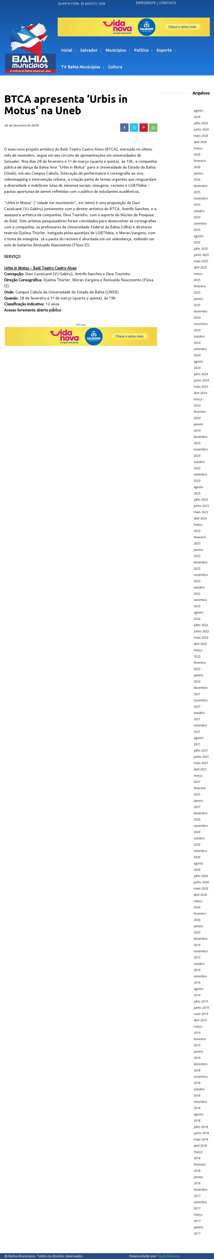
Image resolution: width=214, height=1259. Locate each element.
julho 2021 (201, 750)
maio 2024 (201, 387)
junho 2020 (201, 882)
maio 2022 (201, 637)
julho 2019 (201, 1001)
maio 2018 (201, 1139)
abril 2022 (200, 644)
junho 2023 (201, 506)
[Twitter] (134, 127)
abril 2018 (200, 1146)
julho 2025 (201, 249)
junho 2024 (201, 380)
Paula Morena (168, 1256)
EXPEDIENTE (146, 3)
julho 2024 (201, 374)
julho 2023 (201, 499)
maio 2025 (201, 261)
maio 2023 (201, 512)
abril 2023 (200, 518)
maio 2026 (201, 136)
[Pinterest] (143, 127)
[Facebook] (124, 127)
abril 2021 (200, 769)
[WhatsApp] (153, 127)
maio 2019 (201, 1014)
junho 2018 (201, 1133)
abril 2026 (200, 142)
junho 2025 (201, 255)
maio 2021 (201, 763)
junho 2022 (201, 631)
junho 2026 (201, 129)
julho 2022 (201, 625)
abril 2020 (200, 895)
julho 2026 (201, 123)
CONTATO (167, 3)
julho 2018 (201, 1127)
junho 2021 (201, 757)
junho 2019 (201, 1008)
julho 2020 (201, 876)
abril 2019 (200, 1020)
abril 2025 (200, 267)
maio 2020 (201, 888)
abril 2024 (200, 393)
